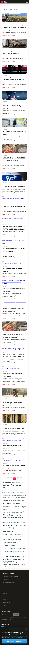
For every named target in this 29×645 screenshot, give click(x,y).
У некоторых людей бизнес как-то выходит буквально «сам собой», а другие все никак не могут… (13, 233)
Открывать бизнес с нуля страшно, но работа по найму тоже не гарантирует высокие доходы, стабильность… (13, 359)
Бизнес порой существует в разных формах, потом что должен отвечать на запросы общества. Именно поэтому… (14, 470)
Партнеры (4, 588)
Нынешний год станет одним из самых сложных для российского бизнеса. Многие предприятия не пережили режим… (14, 452)
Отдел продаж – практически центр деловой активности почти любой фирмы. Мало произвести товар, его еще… (14, 211)
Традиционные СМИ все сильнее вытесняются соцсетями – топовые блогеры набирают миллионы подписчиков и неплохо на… (14, 295)
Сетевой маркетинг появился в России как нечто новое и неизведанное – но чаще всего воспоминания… (13, 112)
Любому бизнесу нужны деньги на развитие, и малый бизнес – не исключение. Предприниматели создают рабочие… (14, 58)
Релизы (4, 605)
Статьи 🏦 (13, 35)
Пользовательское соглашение (10, 576)
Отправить (16, 614)
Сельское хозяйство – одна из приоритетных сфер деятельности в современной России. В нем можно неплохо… (14, 32)
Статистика (5, 599)
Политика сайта (6, 579)
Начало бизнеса (6, 35)
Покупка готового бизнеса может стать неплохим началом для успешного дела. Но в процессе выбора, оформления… (14, 341)
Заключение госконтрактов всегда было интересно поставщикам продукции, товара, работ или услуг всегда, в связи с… (14, 84)
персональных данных (6, 619)
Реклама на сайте (6, 597)
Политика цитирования (8, 585)
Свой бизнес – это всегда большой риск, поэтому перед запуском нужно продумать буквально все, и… (14, 315)
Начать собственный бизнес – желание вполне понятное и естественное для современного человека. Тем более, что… (13, 254)
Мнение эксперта (6, 602)
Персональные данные (8, 582)
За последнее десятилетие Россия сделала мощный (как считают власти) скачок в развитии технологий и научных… (13, 137)
